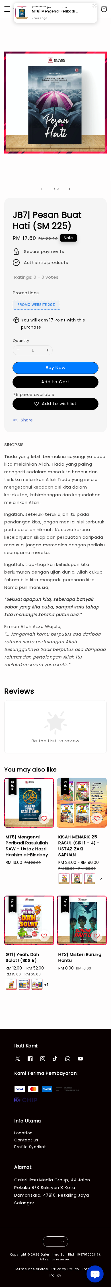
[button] (7, 9)
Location (23, 1133)
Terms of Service (31, 1269)
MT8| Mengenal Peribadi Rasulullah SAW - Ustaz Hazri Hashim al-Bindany (56, 11)
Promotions (26, 293)
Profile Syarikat (30, 1147)
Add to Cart (55, 382)
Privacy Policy (65, 1269)
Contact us (26, 1140)
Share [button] (27, 420)
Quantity (21, 340)
